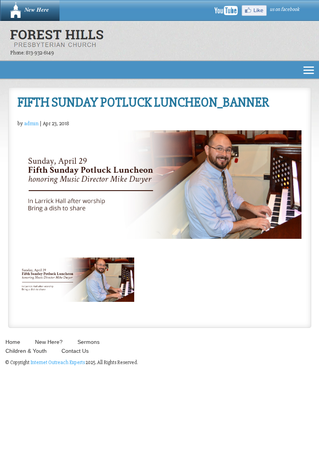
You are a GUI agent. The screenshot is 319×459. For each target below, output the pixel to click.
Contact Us (75, 351)
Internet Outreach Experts (57, 362)
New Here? (49, 342)
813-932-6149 (40, 52)
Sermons (88, 342)
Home (12, 342)
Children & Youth (26, 351)
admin (31, 123)
